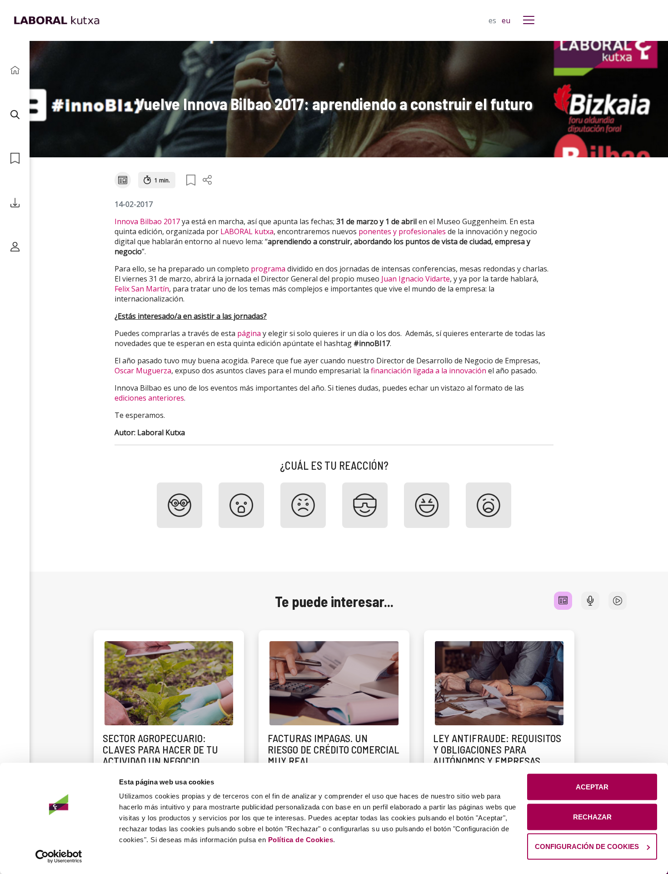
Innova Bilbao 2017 (147, 221)
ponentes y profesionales (402, 231)
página (249, 333)
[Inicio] (15, 70)
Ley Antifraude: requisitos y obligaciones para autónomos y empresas (497, 750)
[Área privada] (15, 246)
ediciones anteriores (149, 398)
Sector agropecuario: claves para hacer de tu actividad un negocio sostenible (160, 755)
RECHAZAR (592, 816)
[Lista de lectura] (15, 158)
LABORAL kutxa (247, 231)
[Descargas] (15, 202)
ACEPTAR (592, 787)
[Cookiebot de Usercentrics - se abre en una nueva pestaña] (59, 856)
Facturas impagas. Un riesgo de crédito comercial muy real (333, 750)
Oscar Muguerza (143, 371)
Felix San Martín (142, 289)
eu (506, 20)
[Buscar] (15, 114)
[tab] (563, 601)
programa (268, 269)
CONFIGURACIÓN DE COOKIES (587, 846)
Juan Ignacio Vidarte (415, 279)
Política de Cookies (301, 840)
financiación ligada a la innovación (428, 371)
